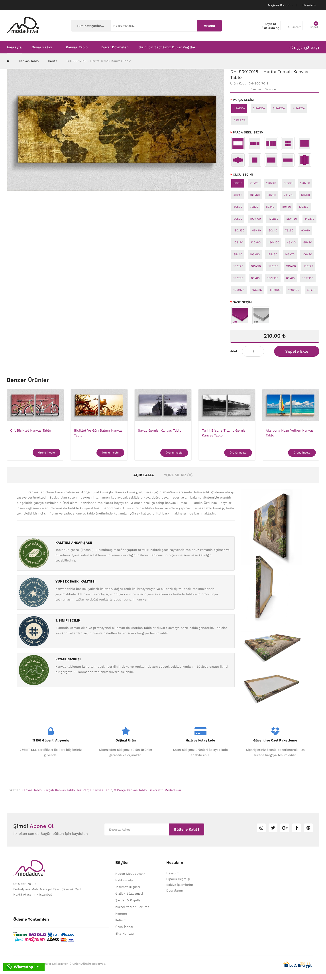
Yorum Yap (271, 89)
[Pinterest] (308, 827)
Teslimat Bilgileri (127, 887)
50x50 (271, 195)
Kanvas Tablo (29, 61)
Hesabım (172, 873)
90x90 (238, 218)
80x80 (286, 206)
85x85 (255, 278)
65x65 (290, 278)
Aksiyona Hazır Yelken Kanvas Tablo (290, 432)
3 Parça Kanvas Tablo (130, 790)
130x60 (291, 266)
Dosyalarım (174, 890)
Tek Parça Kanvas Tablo (94, 790)
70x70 (254, 206)
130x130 (239, 230)
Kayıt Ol (270, 23)
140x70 (309, 218)
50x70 (311, 289)
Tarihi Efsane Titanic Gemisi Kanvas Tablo (224, 432)
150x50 (305, 183)
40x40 (238, 195)
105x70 (238, 242)
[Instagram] (261, 827)
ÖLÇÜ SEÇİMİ (243, 174)
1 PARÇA (239, 108)
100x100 (255, 218)
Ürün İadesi (124, 927)
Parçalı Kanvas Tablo (59, 790)
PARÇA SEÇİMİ (244, 100)
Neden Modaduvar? (130, 873)
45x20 (291, 242)
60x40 (273, 230)
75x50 (289, 230)
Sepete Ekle (296, 351)
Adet (233, 351)
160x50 (256, 266)
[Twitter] (273, 827)
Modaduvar (173, 790)
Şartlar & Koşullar (128, 900)
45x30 (256, 230)
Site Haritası (124, 933)
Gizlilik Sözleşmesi (129, 893)
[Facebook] (296, 827)
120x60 (273, 218)
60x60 (305, 195)
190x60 (273, 266)
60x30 (238, 206)
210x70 (288, 195)
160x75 (308, 266)
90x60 (305, 230)
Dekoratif (156, 790)
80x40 (270, 206)
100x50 (303, 206)
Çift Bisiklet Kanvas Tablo (30, 430)
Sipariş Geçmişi (178, 879)
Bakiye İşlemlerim (179, 884)
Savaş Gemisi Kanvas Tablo (159, 430)
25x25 (254, 183)
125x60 (272, 254)
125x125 (239, 289)
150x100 (273, 242)
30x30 (288, 183)
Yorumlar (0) (178, 475)
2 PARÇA (259, 108)
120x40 (271, 183)
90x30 (238, 183)
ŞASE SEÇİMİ (243, 302)
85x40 (238, 254)
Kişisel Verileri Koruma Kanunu (132, 910)
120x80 (256, 242)
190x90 (238, 278)
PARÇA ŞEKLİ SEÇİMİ (248, 132)
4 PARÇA (299, 108)
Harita (52, 61)
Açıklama (143, 475)
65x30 (307, 242)
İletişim (120, 920)
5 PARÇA (240, 120)
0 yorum (256, 89)
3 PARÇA (279, 108)
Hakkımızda (124, 880)
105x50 (255, 254)
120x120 (291, 218)
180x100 (275, 289)
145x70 (290, 254)
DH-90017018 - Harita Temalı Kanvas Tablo (99, 61)
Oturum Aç (271, 27)
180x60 (255, 195)
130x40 (238, 266)
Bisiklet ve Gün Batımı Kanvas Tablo (98, 432)
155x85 (257, 289)
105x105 (307, 278)
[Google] (284, 827)
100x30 (307, 254)
